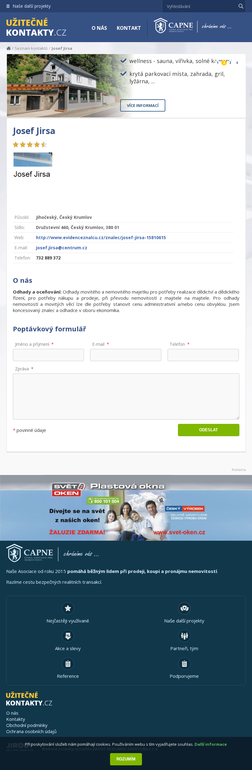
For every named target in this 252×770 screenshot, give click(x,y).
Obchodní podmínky (27, 725)
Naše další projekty (32, 6)
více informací (143, 105)
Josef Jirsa (62, 48)
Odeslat (208, 430)
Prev (226, 108)
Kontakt (129, 28)
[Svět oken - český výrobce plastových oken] (126, 508)
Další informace (211, 744)
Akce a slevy (68, 648)
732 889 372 (48, 258)
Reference (68, 676)
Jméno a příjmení (32, 344)
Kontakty (15, 719)
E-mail (98, 344)
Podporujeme (184, 676)
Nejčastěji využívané (67, 621)
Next (236, 108)
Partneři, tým (184, 648)
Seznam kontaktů (31, 48)
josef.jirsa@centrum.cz (61, 248)
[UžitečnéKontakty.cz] (45, 27)
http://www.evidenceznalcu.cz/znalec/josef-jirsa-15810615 (101, 237)
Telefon (177, 344)
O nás (99, 28)
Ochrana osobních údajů (31, 731)
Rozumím (126, 759)
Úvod (8, 48)
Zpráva (22, 369)
